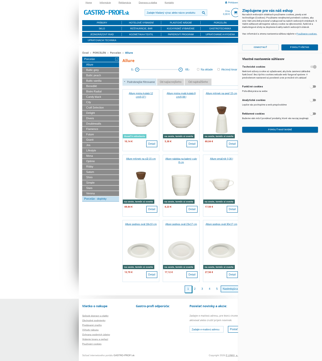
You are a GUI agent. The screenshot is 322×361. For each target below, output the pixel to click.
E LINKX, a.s (232, 355)
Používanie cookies (307, 34)
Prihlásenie (234, 2)
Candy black (93, 96)
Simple (90, 182)
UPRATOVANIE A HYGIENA (220, 34)
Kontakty (169, 2)
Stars (89, 188)
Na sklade (207, 69)
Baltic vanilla (93, 80)
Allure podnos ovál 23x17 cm (181, 224)
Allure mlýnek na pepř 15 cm (221, 93)
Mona (89, 155)
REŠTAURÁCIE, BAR (141, 28)
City (88, 102)
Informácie (105, 2)
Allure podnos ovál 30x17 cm (221, 224)
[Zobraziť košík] (235, 12)
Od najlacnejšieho (170, 81)
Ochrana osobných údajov (96, 334)
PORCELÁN (220, 22)
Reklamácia (125, 2)
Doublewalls (93, 123)
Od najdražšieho (198, 81)
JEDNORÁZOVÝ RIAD (102, 34)
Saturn (90, 172)
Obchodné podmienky (93, 320)
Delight (90, 113)
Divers (90, 118)
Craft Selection (95, 107)
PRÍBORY (102, 22)
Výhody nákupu (90, 329)
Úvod (85, 52)
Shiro (89, 177)
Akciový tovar (229, 69)
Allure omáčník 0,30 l (221, 158)
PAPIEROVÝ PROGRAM (181, 34)
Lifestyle (91, 150)
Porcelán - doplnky (95, 198)
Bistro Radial (94, 91)
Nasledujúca (230, 288)
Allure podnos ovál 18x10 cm (141, 224)
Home (89, 2)
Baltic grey (92, 70)
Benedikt (91, 86)
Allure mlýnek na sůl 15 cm (141, 158)
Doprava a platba (148, 2)
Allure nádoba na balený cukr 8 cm (181, 160)
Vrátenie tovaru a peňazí (95, 339)
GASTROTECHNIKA (220, 28)
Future (90, 134)
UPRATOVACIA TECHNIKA (102, 40)
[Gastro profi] (106, 12)
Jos (88, 145)
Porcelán (116, 52)
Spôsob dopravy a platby (95, 315)
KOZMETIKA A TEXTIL (141, 34)
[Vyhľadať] (204, 12)
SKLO (102, 28)
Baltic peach (93, 75)
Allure (89, 64)
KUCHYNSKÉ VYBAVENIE (181, 28)
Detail (151, 143)
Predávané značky (92, 325)
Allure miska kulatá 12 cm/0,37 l (141, 95)
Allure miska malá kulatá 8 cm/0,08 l (181, 95)
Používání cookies (91, 344)
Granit (89, 139)
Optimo (90, 161)
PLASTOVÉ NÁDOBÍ (181, 22)
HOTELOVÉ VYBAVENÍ (141, 22)
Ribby (89, 166)
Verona (90, 193)
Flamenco (92, 129)
